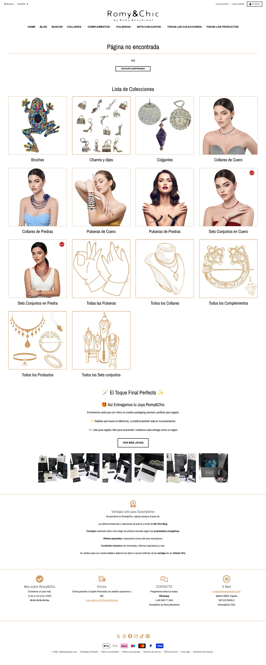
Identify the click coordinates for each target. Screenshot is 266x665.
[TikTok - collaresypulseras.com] (142, 636)
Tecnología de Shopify (89, 651)
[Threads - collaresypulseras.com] (124, 636)
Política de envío (171, 651)
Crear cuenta (238, 4)
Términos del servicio (152, 651)
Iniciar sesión (222, 4)
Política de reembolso (110, 651)
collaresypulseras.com (68, 651)
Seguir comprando (133, 68)
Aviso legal (185, 651)
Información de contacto (203, 651)
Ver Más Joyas (133, 442)
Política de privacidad (131, 651)
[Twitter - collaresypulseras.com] (118, 636)
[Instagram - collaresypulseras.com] (136, 636)
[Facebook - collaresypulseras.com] (130, 636)
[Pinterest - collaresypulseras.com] (147, 636)
